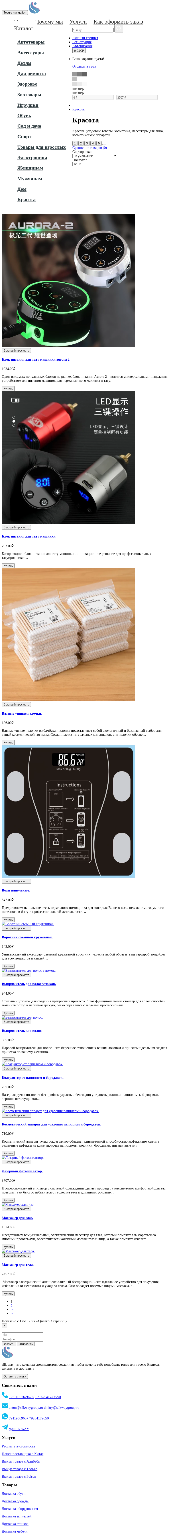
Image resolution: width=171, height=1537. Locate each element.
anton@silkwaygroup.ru (26, 1407)
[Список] (104, 144)
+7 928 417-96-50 (48, 1397)
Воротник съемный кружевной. (27, 937)
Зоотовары (29, 94)
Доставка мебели (15, 1531)
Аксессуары (30, 52)
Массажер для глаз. (17, 1218)
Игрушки (28, 105)
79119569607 (18, 1418)
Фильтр (78, 93)
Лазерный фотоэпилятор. (22, 1171)
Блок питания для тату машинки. (29, 536)
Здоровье (27, 84)
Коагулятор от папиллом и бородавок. (32, 1077)
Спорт (24, 136)
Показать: (79, 160)
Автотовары (31, 42)
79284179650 (39, 1418)
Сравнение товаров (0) (89, 148)
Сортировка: (82, 152)
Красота (26, 199)
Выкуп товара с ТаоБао (19, 1469)
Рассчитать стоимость (18, 1446)
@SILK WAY (19, 1429)
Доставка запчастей (17, 1516)
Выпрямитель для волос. (22, 1031)
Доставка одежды (15, 1501)
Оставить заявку (15, 1376)
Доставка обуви (14, 1493)
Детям (24, 63)
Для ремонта (31, 73)
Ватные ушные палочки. (22, 713)
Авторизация (82, 46)
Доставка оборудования (20, 1509)
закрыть (9, 1344)
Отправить (26, 1344)
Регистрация (82, 42)
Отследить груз (84, 66)
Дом (21, 189)
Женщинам (30, 168)
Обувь (24, 115)
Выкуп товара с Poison (19, 1476)
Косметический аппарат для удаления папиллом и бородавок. (51, 1124)
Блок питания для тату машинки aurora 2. (36, 359)
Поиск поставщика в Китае (22, 1454)
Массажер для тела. (18, 1265)
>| (12, 1313)
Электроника (32, 157)
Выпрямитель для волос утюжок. (29, 984)
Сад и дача (29, 126)
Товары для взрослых (41, 147)
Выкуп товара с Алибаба (21, 1461)
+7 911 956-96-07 (21, 1397)
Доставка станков (15, 1524)
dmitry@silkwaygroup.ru (61, 1407)
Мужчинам (29, 178)
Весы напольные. (16, 890)
